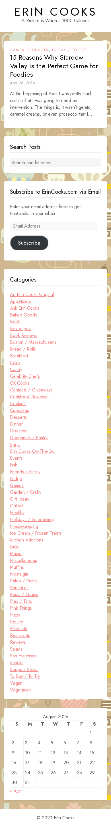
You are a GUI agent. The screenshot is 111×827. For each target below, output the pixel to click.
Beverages (20, 328)
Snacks (16, 662)
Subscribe (29, 243)
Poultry (16, 621)
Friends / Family (25, 471)
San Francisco (23, 656)
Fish (13, 465)
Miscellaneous (23, 560)
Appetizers (20, 301)
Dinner (16, 424)
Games (17, 50)
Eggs (15, 444)
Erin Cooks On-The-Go (32, 451)
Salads (16, 649)
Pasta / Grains (24, 594)
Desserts (18, 417)
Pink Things (21, 608)
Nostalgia (19, 574)
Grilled (16, 506)
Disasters (19, 431)
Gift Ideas (19, 499)
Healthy (17, 512)
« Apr (15, 791)
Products (38, 50)
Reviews (18, 642)
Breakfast (19, 356)
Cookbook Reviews (28, 396)
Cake (15, 362)
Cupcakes (19, 410)
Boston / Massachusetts (33, 342)
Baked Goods (23, 315)
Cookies (18, 403)
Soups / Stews (24, 669)
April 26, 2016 (22, 83)
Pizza (15, 615)
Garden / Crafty (25, 492)
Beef (14, 321)
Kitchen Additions (26, 540)
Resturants (20, 635)
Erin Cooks (55, 11)
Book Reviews (23, 335)
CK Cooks (19, 383)
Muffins (17, 567)
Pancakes (19, 587)
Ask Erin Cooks (24, 308)
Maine (16, 553)
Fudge (16, 478)
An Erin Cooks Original (32, 294)
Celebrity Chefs (25, 376)
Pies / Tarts (21, 601)
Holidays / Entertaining (32, 519)
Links (14, 546)
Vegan (16, 683)
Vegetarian (20, 690)
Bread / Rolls (23, 349)
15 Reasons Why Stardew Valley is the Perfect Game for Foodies (54, 66)
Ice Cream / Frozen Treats (35, 533)
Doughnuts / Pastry (29, 437)
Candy (16, 369)
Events (16, 458)
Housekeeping (24, 526)
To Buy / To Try (69, 50)
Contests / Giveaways (31, 390)
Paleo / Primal (24, 581)
